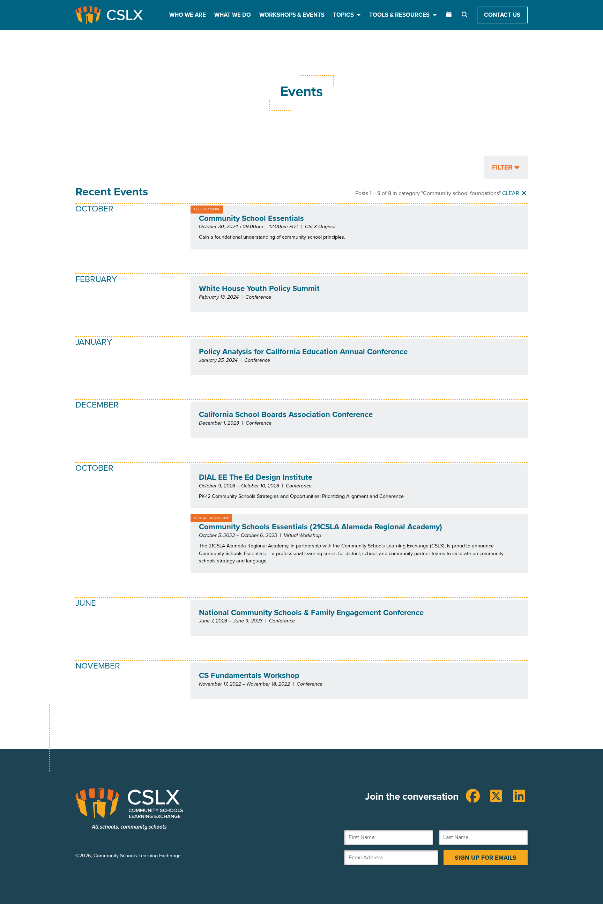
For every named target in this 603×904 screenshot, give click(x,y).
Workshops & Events (292, 14)
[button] (505, 168)
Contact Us (502, 14)
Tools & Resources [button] (400, 14)
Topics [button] (344, 14)
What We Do (232, 14)
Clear (511, 193)
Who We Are (187, 14)
